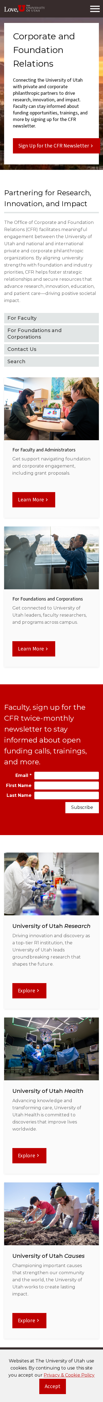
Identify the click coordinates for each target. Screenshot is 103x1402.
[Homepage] (24, 8)
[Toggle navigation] (94, 8)
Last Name (19, 795)
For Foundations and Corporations (34, 333)
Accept (55, 1388)
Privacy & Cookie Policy (69, 1375)
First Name (19, 785)
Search (16, 362)
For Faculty (22, 318)
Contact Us (21, 349)
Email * (23, 775)
